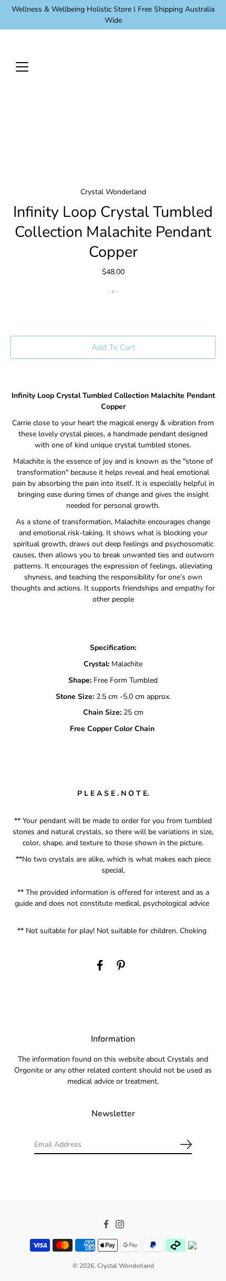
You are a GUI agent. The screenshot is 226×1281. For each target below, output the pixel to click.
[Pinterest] (121, 965)
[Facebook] (100, 965)
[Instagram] (120, 1224)
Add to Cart (113, 347)
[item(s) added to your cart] (207, 66)
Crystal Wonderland (125, 1266)
